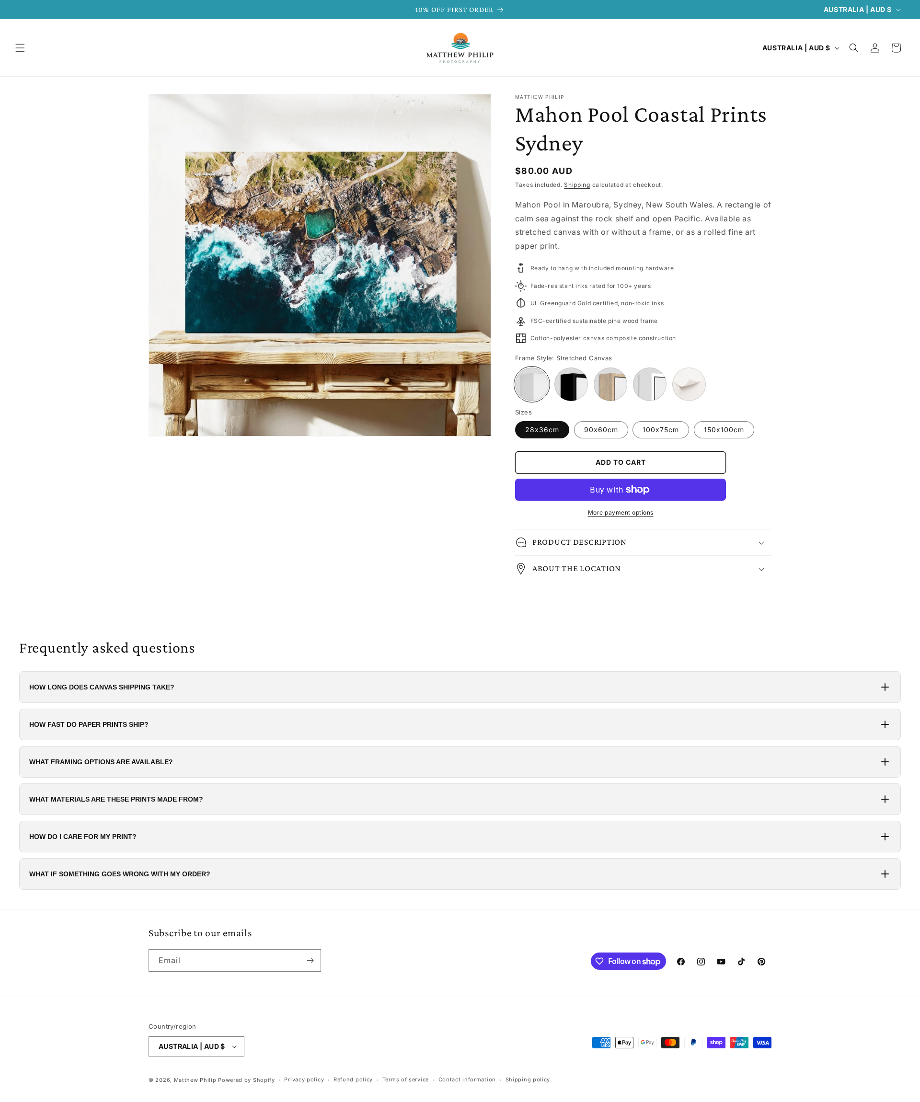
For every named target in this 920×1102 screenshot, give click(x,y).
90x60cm (601, 429)
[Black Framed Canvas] (571, 384)
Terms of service (405, 1079)
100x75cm (661, 429)
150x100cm (724, 429)
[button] (20, 47)
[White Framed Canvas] (650, 384)
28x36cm (542, 429)
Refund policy (353, 1079)
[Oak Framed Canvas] (610, 384)
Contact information (467, 1079)
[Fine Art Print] (689, 384)
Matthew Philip (195, 1080)
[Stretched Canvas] (532, 384)
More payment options (621, 512)
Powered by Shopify (246, 1080)
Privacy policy (304, 1079)
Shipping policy (528, 1079)
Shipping (577, 184)
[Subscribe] (310, 960)
